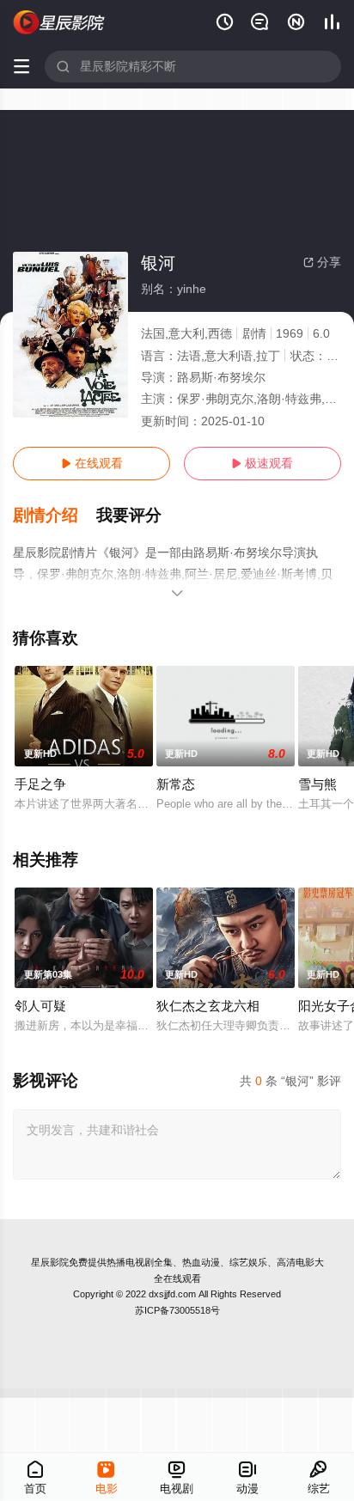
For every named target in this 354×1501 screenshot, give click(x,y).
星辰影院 (50, 1262)
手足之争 (40, 784)
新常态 (175, 784)
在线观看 (92, 463)
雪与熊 (317, 784)
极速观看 (262, 463)
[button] (54, 515)
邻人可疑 (40, 1005)
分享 (322, 262)
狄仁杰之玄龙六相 (207, 1005)
